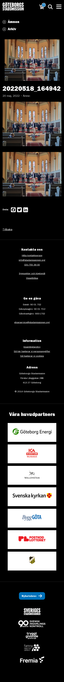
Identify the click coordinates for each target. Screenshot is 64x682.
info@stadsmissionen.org (32, 260)
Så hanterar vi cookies (32, 356)
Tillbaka (7, 229)
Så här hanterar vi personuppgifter (32, 351)
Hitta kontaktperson (32, 256)
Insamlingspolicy (32, 347)
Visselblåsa (32, 278)
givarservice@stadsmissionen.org (32, 322)
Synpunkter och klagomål (32, 274)
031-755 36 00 (32, 265)
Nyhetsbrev (29, 596)
